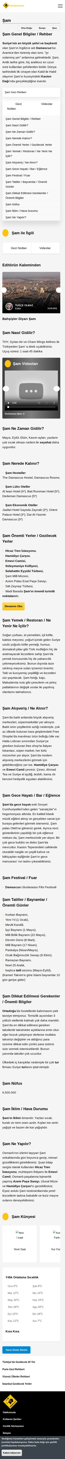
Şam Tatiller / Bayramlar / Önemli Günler (26, 184)
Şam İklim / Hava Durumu (22, 210)
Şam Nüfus (13, 204)
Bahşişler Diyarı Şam (19, 319)
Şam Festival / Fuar (18, 175)
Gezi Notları (19, 248)
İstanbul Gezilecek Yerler (17, 1383)
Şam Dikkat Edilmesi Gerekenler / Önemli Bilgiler (27, 195)
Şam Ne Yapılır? (16, 217)
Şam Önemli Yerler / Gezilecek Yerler (29, 144)
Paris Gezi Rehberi (13, 1369)
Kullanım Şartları (12, 1419)
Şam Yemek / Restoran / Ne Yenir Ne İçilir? (29, 154)
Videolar (46, 104)
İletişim (7, 1433)
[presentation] (3, 290)
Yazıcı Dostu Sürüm (16, 1350)
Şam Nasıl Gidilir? (17, 125)
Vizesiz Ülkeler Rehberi (16, 1376)
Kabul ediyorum (12, 1452)
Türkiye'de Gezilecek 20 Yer (18, 1362)
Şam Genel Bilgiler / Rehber (23, 118)
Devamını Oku (13, 606)
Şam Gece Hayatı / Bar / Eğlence (26, 169)
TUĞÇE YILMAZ (24, 305)
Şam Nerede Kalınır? (19, 138)
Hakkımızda (9, 1412)
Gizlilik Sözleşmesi (13, 1426)
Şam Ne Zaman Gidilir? (20, 131)
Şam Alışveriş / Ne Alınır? (22, 162)
